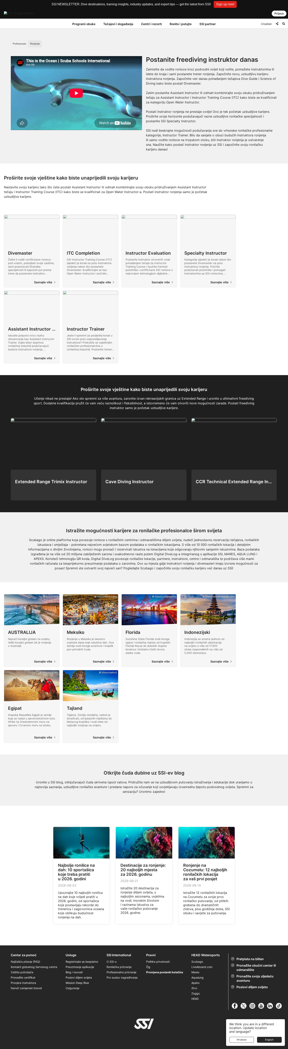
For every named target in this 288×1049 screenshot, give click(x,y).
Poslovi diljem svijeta (252, 987)
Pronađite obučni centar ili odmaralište (256, 967)
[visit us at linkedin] (271, 1006)
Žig (148, 967)
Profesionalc (19, 43)
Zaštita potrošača (22, 972)
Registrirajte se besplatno (82, 961)
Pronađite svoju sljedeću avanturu (255, 978)
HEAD (195, 998)
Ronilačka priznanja (119, 967)
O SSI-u (112, 961)
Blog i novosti (74, 972)
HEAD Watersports (205, 955)
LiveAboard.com (201, 967)
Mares (195, 972)
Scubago (197, 961)
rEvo (194, 988)
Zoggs (195, 993)
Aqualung (197, 977)
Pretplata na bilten (250, 959)
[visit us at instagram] (253, 1006)
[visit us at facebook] (236, 1006)
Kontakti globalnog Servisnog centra (34, 967)
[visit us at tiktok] (280, 1006)
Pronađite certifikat (23, 977)
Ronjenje (35, 43)
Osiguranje (72, 988)
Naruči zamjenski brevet (26, 988)
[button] (225, 4)
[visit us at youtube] (262, 1006)
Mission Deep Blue (77, 982)
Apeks (195, 982)
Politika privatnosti (158, 961)
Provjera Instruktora (24, 982)
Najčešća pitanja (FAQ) (25, 961)
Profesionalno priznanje (121, 972)
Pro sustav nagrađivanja (122, 977)
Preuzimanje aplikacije (80, 967)
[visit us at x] (245, 1006)
